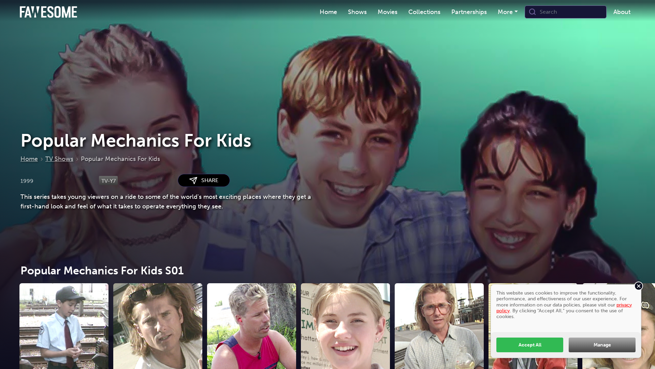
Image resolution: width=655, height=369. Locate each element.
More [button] (505, 12)
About (621, 12)
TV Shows (59, 159)
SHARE (207, 180)
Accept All (530, 345)
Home (29, 159)
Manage (602, 345)
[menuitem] (328, 12)
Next (643, 342)
